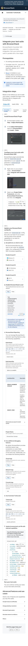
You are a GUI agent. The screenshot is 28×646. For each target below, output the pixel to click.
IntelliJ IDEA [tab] (15, 104)
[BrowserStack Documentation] (3, 13)
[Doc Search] (22, 8)
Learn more (10, 313)
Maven (7, 73)
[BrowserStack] (8, 8)
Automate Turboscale (8, 27)
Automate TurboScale (13, 12)
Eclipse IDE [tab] (6, 104)
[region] (16, 204)
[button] (15, 259)
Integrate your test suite (15, 29)
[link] (16, 138)
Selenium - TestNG (7, 31)
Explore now (20, 4)
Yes (12, 629)
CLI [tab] (22, 104)
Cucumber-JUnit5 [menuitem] (16, 110)
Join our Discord (8, 22)
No (17, 629)
